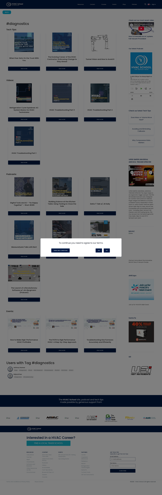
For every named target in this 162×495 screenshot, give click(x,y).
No (107, 250)
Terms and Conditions (60, 250)
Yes (99, 250)
